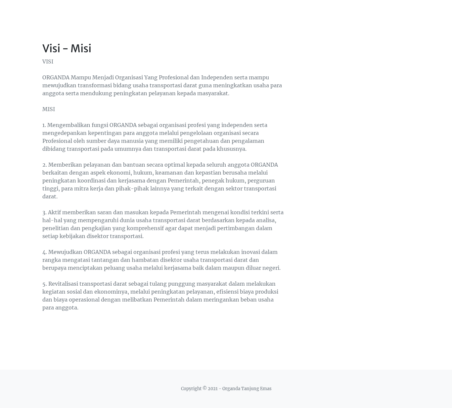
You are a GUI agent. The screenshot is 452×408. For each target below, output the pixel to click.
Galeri (375, 9)
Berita (350, 9)
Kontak (401, 9)
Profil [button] (321, 9)
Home (297, 9)
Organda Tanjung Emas (80, 9)
